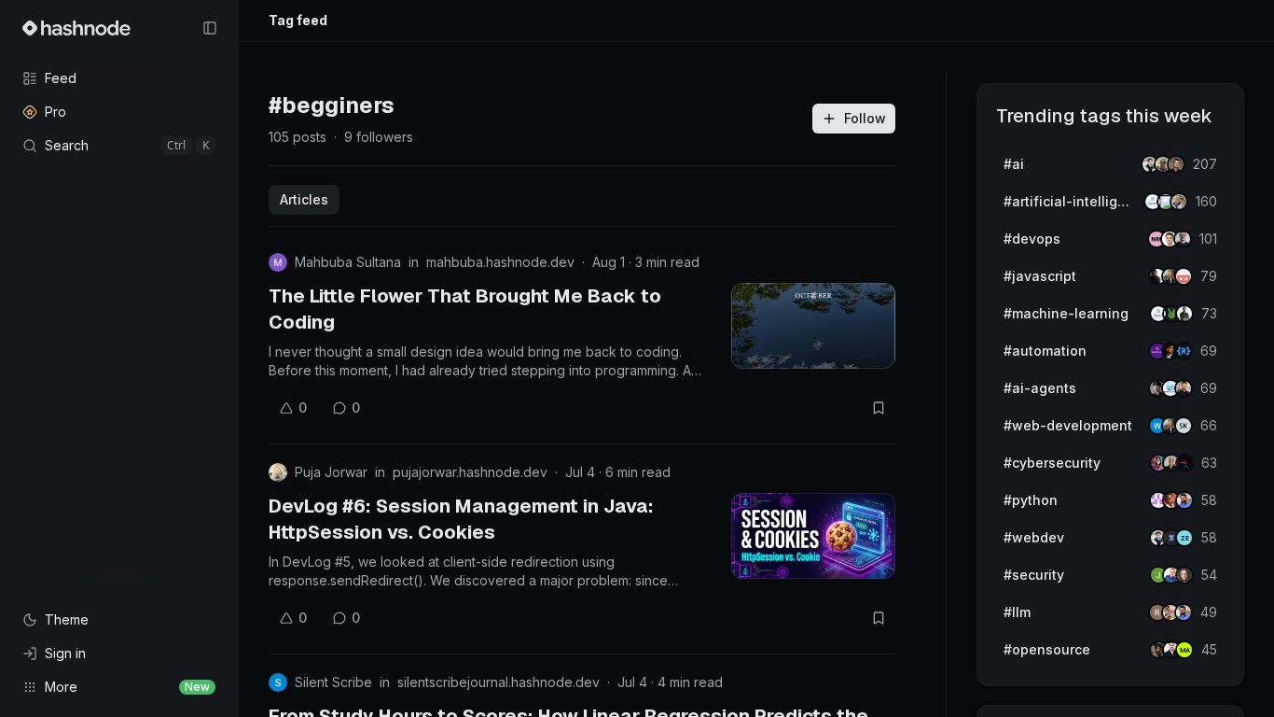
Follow (865, 118)
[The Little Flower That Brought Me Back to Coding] (813, 326)
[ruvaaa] (1179, 201)
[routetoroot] (1184, 463)
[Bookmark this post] (878, 408)
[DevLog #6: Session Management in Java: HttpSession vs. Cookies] (813, 536)
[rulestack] (1183, 351)
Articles (304, 199)
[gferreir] (1182, 239)
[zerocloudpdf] (1184, 537)
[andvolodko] (1176, 164)
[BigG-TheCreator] (1184, 575)
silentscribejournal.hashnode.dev (498, 682)
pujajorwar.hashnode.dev (470, 472)
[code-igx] (1184, 500)
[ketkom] (1183, 276)
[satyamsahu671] (1184, 313)
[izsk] (1183, 425)
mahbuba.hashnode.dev (500, 262)
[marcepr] (1184, 649)
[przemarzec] (1183, 388)
